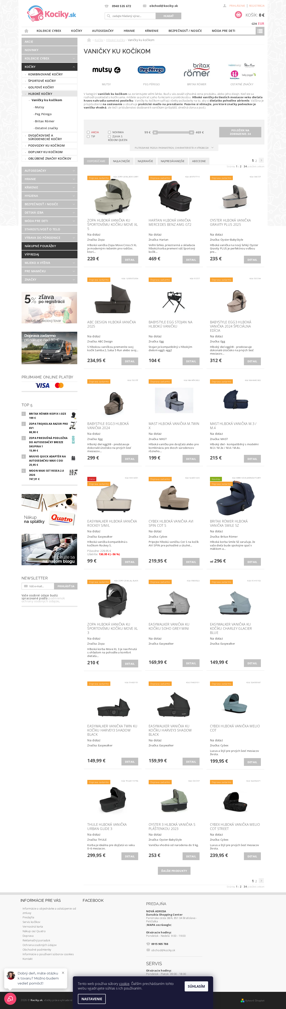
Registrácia (257, 6)
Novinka (118, 132)
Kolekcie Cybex (49, 31)
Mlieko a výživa (37, 263)
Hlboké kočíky (40, 94)
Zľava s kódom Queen (118, 138)
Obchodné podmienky (37, 949)
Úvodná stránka (27, 30)
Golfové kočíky (41, 87)
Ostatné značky (46, 128)
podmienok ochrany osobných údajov (43, 599)
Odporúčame (96, 161)
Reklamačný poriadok (36, 940)
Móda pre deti (223, 31)
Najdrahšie (145, 161)
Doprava (28, 936)
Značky (30, 279)
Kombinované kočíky (45, 74)
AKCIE (29, 42)
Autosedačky (103, 31)
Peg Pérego (43, 114)
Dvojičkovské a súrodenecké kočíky (45, 137)
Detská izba (34, 212)
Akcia (95, 132)
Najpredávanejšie (173, 161)
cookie (124, 983)
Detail (130, 260)
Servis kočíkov (31, 922)
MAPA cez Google (159, 925)
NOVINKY (31, 50)
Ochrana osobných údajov (40, 945)
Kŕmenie (151, 31)
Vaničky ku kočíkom (47, 100)
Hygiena (31, 196)
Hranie (129, 31)
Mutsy (39, 107)
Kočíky (76, 31)
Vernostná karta (33, 926)
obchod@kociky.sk (163, 950)
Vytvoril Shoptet (254, 1000)
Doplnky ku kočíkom (45, 152)
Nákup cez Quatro (34, 931)
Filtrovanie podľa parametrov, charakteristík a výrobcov (172, 147)
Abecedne (199, 161)
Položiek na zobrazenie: (240, 132)
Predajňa (28, 917)
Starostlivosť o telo (42, 229)
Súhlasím (196, 986)
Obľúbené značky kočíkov (49, 158)
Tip (93, 136)
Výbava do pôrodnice (42, 238)
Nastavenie (91, 999)
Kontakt (27, 959)
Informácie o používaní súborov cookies (48, 954)
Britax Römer (45, 121)
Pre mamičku (35, 271)
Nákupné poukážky (40, 246)
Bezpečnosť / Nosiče (185, 31)
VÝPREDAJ (32, 254)
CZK (254, 24)
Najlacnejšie (121, 161)
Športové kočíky (42, 81)
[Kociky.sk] (51, 14)
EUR (261, 23)
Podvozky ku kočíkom (46, 145)
